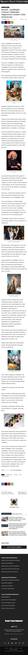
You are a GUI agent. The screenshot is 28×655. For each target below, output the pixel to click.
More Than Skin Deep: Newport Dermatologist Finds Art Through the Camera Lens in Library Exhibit (18, 533)
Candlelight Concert (8, 474)
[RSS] (19, 643)
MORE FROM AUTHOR (17, 513)
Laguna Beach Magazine (6, 583)
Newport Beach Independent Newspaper (10, 560)
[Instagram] (8, 643)
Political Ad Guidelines (13, 649)
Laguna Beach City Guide (7, 585)
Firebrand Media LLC (17, 631)
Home (2, 5)
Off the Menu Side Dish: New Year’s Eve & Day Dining (7, 493)
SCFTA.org (7, 470)
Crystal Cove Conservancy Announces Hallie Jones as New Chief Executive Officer (17, 519)
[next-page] (4, 538)
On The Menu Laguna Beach (7, 588)
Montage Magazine (5, 597)
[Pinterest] (9, 22)
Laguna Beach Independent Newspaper (10, 580)
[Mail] (15, 643)
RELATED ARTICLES (6, 513)
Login (21, 648)
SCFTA (20, 474)
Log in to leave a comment (14, 547)
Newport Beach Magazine (7, 563)
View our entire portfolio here (8, 608)
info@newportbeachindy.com (16, 634)
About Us (6, 648)
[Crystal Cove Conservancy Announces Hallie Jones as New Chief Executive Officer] (4, 519)
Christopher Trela (6, 19)
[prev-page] (2, 538)
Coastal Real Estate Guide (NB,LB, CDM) (10, 568)
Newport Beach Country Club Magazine (10, 566)
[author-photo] (14, 505)
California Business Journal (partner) (9, 571)
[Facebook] (2, 22)
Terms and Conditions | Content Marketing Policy (14, 651)
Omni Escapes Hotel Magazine (8, 605)
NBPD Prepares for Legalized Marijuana (22, 493)
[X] (5, 22)
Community (7, 5)
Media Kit (11, 648)
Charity (12, 5)
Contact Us (17, 648)
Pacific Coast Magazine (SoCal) (8, 602)
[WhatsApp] (12, 22)
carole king (16, 474)
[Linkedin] (12, 643)
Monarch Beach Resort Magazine (8, 599)
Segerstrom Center (5, 476)
